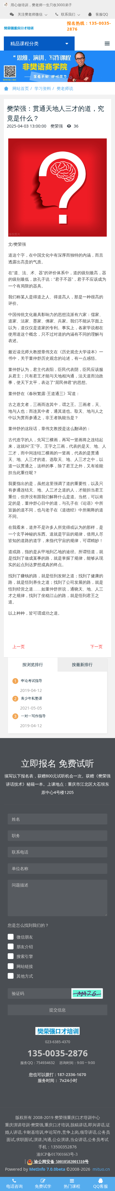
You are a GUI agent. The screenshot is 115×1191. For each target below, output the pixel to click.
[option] (57, 66)
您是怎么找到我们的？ (28, 925)
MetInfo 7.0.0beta (47, 1169)
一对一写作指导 (33, 715)
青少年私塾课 (31, 698)
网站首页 (20, 88)
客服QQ (102, 14)
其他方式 (25, 976)
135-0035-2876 (57, 1053)
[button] (87, 993)
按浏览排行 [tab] (32, 664)
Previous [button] (3, 66)
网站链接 (25, 966)
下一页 (96, 646)
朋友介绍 (25, 946)
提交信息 (57, 1010)
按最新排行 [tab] (82, 664)
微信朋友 (25, 937)
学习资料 (42, 88)
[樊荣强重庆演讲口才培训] (18, 27)
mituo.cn (101, 1169)
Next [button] (112, 66)
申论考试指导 (31, 680)
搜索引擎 (25, 956)
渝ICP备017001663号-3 (57, 1154)
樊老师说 (65, 88)
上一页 (18, 646)
